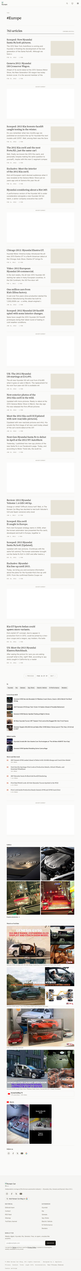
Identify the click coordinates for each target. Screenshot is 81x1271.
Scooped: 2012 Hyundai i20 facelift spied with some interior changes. (25, 312)
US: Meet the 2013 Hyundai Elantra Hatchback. (21, 649)
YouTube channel (11, 1221)
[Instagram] (9, 1153)
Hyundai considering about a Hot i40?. (27, 189)
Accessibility (40, 1265)
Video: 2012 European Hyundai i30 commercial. (20, 270)
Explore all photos (13, 917)
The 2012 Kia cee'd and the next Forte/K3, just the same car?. (23, 149)
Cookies (15, 1265)
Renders (64, 688)
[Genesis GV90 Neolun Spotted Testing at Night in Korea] (23, 898)
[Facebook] (13, 1153)
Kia (17, 688)
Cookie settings (11, 1268)
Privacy (8, 1265)
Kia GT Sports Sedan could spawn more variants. (21, 628)
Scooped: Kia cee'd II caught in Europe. (17, 523)
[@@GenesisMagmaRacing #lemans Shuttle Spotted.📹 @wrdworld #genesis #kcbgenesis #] (40, 1124)
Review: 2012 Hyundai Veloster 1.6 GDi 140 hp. (19, 501)
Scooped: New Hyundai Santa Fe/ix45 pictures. (19, 41)
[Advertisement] (40, 103)
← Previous (30, 676)
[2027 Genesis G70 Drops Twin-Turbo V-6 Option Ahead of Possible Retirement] (57, 864)
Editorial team (9, 1207)
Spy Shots (31, 688)
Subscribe (50, 1243)
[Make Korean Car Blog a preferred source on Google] (26, 1153)
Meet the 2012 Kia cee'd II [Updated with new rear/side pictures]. (25, 417)
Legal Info (30, 1265)
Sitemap (8, 1218)
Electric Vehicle (42, 688)
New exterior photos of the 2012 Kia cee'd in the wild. (21, 396)
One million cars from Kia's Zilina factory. (18, 291)
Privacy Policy (32, 1247)
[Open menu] (78, 3)
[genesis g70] (23, 864)
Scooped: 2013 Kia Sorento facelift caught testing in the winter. (25, 128)
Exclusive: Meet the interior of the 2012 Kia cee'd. (22, 170)
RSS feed (8, 1214)
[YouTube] (22, 1153)
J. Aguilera (57, 1262)
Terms (14, 1247)
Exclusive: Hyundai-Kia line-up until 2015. (18, 565)
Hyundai (10, 688)
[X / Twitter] (17, 1153)
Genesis (22, 688)
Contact (8, 1211)
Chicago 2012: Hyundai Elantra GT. (25, 250)
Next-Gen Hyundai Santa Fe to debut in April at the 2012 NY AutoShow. (26, 438)
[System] (72, 3)
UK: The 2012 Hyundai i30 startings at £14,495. (19, 375)
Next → (53, 676)
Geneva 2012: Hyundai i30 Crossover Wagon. (19, 65)
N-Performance (54, 688)
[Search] (67, 3)
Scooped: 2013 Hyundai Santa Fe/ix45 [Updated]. (20, 544)
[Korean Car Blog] (33, 3)
